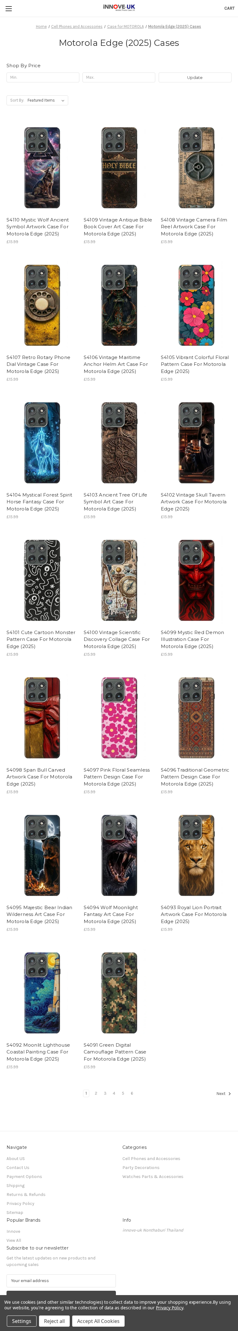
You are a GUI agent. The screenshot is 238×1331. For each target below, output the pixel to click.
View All (14, 1240)
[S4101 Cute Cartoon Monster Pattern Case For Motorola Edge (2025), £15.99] (41, 579)
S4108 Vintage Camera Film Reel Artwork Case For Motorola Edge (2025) (194, 227)
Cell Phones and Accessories (151, 1158)
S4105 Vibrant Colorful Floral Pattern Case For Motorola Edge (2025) (195, 364)
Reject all (54, 1321)
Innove (13, 1231)
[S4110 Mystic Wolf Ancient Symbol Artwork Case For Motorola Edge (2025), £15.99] (41, 166)
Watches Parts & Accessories (152, 1176)
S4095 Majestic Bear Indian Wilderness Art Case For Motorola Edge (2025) (40, 914)
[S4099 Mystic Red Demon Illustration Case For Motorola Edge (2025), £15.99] (196, 579)
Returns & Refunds (26, 1194)
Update (195, 77)
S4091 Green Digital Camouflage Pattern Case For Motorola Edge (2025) (115, 1052)
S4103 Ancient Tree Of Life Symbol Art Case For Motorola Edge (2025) (116, 502)
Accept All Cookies (98, 1321)
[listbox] (47, 100)
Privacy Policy (20, 1203)
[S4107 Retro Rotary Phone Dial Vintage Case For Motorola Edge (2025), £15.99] (41, 304)
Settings (21, 1321)
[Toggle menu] (8, 8)
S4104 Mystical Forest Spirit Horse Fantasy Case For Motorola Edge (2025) (39, 502)
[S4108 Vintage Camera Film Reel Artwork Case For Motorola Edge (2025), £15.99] (196, 166)
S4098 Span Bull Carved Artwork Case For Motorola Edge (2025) (39, 777)
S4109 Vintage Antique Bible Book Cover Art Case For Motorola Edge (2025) (118, 227)
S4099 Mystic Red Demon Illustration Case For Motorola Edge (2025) (192, 639)
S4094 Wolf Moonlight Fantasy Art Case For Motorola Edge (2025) (111, 914)
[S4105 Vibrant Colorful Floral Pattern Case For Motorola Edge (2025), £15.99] (196, 304)
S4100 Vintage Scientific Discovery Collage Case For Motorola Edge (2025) (117, 639)
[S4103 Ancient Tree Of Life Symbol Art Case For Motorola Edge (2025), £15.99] (119, 441)
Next (221, 1094)
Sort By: (17, 100)
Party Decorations (141, 1167)
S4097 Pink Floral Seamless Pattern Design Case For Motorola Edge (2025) (117, 777)
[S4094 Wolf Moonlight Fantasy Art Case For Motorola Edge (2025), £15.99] (119, 854)
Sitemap (15, 1212)
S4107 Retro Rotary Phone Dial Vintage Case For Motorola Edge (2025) (38, 364)
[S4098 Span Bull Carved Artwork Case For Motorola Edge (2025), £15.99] (41, 717)
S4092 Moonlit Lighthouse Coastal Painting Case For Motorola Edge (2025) (38, 1052)
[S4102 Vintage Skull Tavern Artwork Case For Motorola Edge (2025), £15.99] (196, 441)
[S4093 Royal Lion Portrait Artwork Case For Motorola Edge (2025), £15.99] (196, 854)
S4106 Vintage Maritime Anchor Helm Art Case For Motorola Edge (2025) (116, 364)
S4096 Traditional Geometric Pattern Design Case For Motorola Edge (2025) (195, 777)
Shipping (15, 1185)
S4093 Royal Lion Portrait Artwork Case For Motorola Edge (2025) (194, 914)
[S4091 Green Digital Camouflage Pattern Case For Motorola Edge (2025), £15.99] (119, 992)
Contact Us (18, 1167)
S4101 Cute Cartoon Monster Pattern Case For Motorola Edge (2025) (41, 639)
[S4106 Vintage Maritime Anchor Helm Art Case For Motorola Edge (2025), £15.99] (119, 304)
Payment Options (24, 1176)
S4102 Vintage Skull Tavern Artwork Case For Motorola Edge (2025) (194, 502)
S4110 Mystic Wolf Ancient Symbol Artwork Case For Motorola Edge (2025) (38, 227)
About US (16, 1158)
